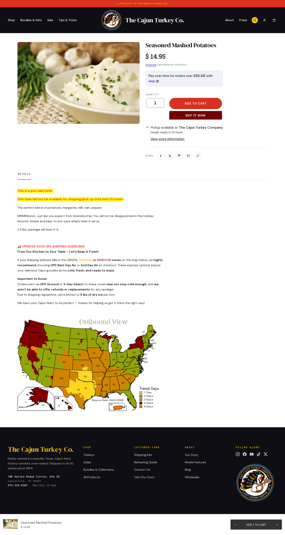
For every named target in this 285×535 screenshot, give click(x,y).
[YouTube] (252, 454)
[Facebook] (245, 454)
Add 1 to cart (256, 524)
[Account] (264, 20)
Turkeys (88, 455)
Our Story (191, 455)
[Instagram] (238, 454)
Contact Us (142, 470)
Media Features (195, 462)
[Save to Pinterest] (179, 156)
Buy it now (196, 115)
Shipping (150, 64)
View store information (167, 139)
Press (243, 20)
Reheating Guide (145, 462)
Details (24, 174)
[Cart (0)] (274, 20)
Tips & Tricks (68, 20)
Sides (87, 462)
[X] (266, 454)
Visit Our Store (144, 477)
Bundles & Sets (31, 20)
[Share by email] (188, 156)
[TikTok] (259, 454)
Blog (188, 470)
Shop (11, 20)
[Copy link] (198, 156)
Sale (50, 20)
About (229, 20)
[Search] (255, 20)
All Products (91, 477)
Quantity (152, 94)
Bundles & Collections (98, 470)
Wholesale (192, 477)
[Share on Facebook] (160, 156)
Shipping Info (143, 455)
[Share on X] (170, 156)
